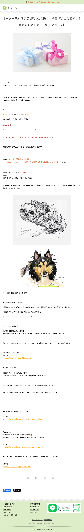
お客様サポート (34, 507)
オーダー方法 (7, 509)
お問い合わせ (34, 512)
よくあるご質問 (34, 509)
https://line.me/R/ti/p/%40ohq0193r (18, 358)
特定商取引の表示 (48, 519)
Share (8, 490)
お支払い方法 (7, 512)
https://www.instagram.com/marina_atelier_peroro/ (24, 447)
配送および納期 (7, 507)
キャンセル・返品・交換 (10, 515)
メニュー (79, 8)
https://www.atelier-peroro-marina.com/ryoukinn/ (23, 419)
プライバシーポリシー (37, 519)
